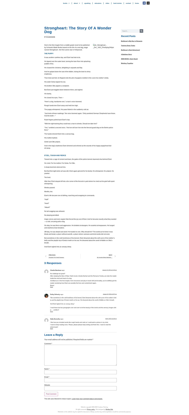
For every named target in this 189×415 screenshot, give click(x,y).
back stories (117, 3)
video (107, 3)
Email (46, 377)
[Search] (141, 31)
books (65, 3)
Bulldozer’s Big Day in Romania (131, 41)
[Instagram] (148, 3)
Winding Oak (109, 409)
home (137, 3)
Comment (48, 343)
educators (98, 3)
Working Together (127, 63)
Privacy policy (91, 409)
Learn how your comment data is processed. (87, 399)
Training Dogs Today (128, 45)
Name (47, 369)
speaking (87, 3)
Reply (51, 287)
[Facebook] (144, 3)
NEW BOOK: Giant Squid (129, 59)
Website (47, 385)
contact (128, 3)
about (76, 3)
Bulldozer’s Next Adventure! (130, 50)
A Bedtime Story (126, 54)
